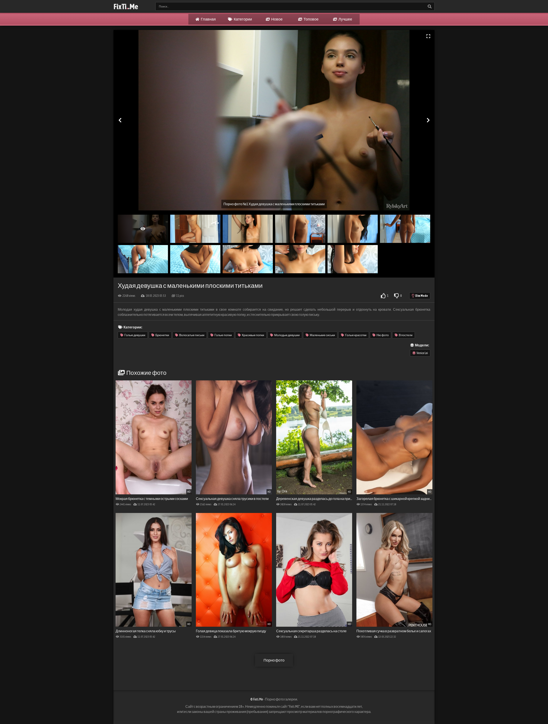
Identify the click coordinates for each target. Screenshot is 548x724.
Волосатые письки (191, 335)
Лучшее (345, 19)
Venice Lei (422, 353)
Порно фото (274, 660)
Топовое (311, 19)
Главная (208, 19)
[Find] (429, 6)
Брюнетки (162, 335)
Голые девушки (134, 335)
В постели (405, 335)
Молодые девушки (287, 335)
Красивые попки (253, 335)
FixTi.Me (125, 6)
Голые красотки (355, 335)
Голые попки (223, 335)
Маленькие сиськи (322, 335)
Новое (277, 19)
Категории (242, 19)
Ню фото (383, 335)
